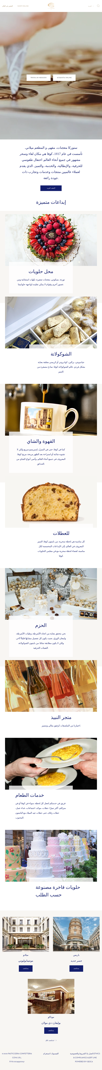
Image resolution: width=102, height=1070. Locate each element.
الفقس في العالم (7, 6)
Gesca (90, 1062)
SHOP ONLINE (23, 6)
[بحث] (98, 6)
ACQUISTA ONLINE (64, 77)
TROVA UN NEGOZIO (39, 77)
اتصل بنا (90, 1054)
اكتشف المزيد (51, 188)
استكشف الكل (49, 1040)
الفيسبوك (55, 1054)
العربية (90, 6)
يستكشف (26, 968)
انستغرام (46, 1054)
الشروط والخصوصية (78, 1054)
